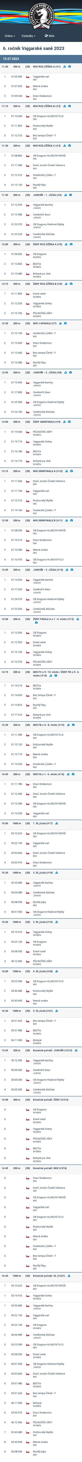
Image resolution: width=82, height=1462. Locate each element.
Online (9, 36)
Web (51, 36)
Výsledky (27, 36)
